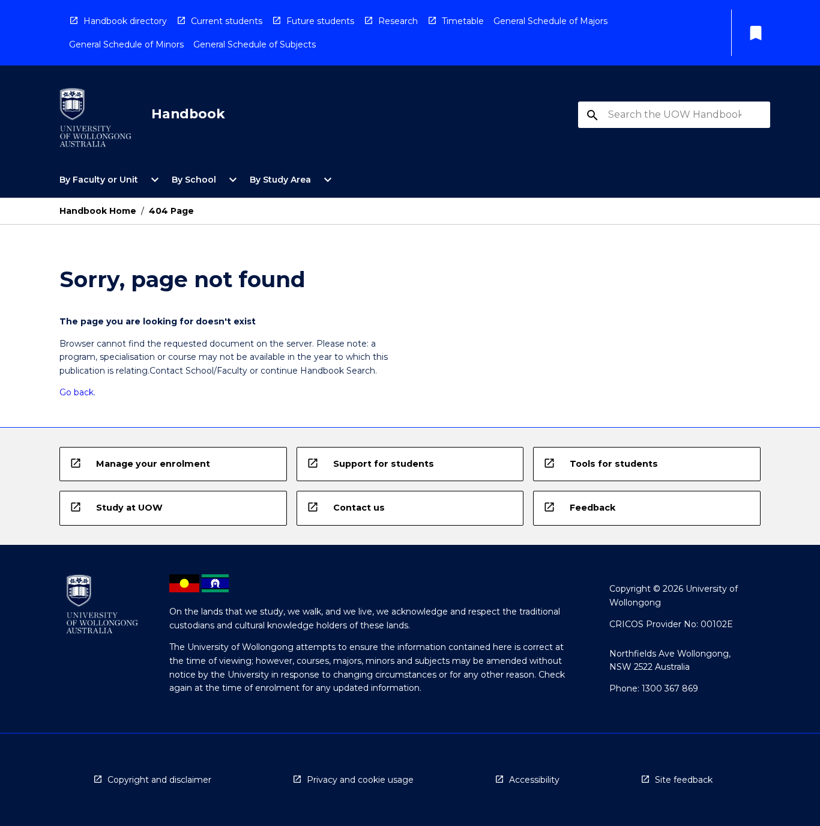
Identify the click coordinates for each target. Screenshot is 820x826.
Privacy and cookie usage (360, 779)
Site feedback (684, 779)
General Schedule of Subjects (254, 44)
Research (398, 21)
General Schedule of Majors (550, 21)
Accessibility (534, 779)
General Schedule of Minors (126, 44)
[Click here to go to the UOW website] (95, 120)
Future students (320, 21)
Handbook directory (125, 21)
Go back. (77, 392)
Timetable (463, 21)
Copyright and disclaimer (159, 779)
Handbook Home (97, 210)
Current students (226, 21)
